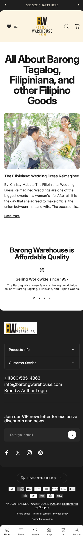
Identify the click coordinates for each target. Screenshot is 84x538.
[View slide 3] (44, 298)
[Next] (78, 5)
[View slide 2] (39, 298)
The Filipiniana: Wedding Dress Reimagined (41, 176)
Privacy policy (59, 521)
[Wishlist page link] (9, 26)
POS (51, 511)
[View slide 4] (49, 298)
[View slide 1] (34, 298)
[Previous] (6, 5)
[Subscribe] (68, 443)
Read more (12, 216)
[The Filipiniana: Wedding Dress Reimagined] (42, 141)
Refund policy (21, 521)
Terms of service (40, 521)
